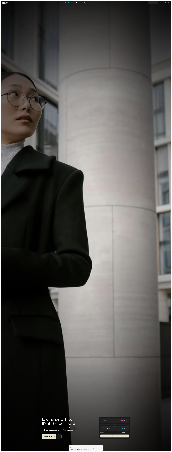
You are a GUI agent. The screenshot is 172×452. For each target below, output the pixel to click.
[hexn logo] (5, 3)
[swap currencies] (115, 424)
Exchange (70, 2)
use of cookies (85, 449)
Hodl (65, 2)
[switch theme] (161, 2)
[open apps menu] (168, 2)
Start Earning (48, 436)
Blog (85, 2)
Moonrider (78, 2)
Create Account (153, 2)
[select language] (165, 2)
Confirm (100, 448)
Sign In (144, 2)
